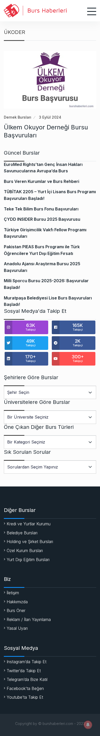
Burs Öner (16, 610)
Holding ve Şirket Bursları (30, 541)
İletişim (13, 592)
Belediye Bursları (22, 532)
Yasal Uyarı (17, 628)
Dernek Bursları (17, 117)
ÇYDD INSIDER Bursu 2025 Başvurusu (42, 219)
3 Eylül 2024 (50, 117)
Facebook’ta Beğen (25, 688)
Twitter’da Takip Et (24, 670)
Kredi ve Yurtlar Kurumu (29, 523)
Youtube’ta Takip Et (25, 697)
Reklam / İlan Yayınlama (29, 619)
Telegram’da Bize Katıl (27, 679)
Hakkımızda (17, 601)
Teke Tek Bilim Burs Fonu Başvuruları (41, 208)
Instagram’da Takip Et (26, 661)
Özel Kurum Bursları (25, 550)
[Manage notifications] (88, 725)
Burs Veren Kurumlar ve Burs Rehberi (41, 181)
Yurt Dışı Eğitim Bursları (28, 559)
